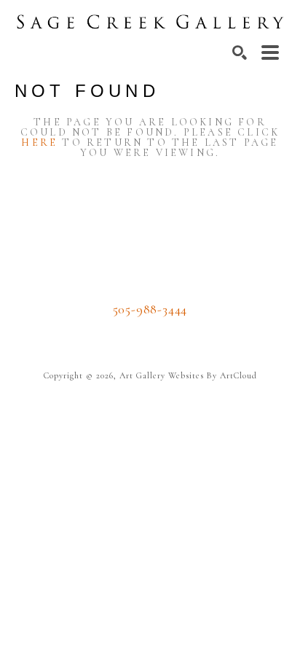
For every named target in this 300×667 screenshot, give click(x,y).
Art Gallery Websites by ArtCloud (188, 375)
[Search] (239, 52)
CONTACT (150, 331)
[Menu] (270, 52)
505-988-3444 (150, 309)
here (39, 142)
